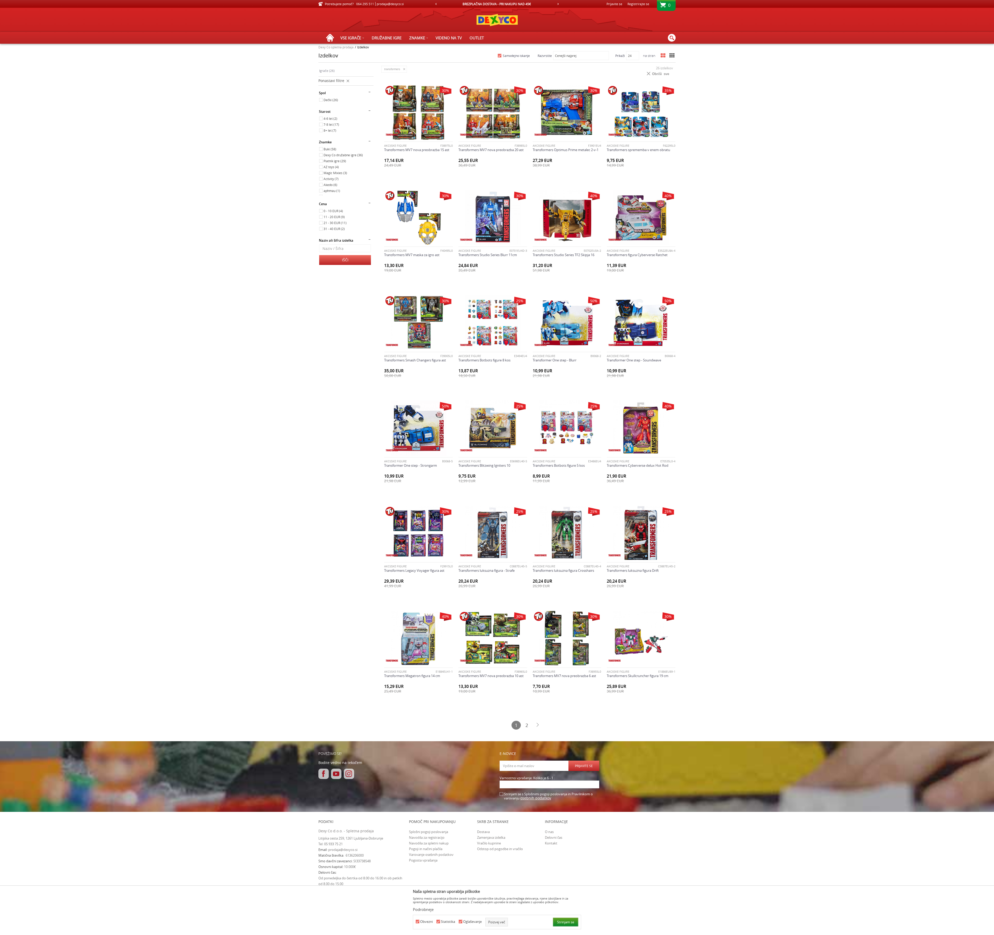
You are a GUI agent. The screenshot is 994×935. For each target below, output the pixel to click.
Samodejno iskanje (516, 56)
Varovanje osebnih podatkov (431, 854)
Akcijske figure (395, 145)
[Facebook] (323, 774)
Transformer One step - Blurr (554, 360)
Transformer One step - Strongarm (410, 465)
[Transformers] (391, 134)
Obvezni (426, 922)
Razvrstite (545, 56)
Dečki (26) (331, 100)
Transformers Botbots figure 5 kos (559, 465)
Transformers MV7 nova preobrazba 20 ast (491, 149)
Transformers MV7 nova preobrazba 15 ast (416, 149)
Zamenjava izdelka (491, 837)
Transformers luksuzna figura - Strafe (486, 570)
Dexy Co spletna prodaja (336, 47)
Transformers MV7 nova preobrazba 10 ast (491, 675)
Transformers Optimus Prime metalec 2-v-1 (565, 149)
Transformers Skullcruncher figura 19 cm (637, 675)
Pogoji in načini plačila (425, 849)
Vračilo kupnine (489, 843)
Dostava (483, 831)
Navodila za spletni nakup (429, 843)
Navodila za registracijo (426, 837)
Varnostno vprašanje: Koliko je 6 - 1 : (527, 778)
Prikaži (620, 56)
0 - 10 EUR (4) (333, 211)
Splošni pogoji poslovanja (428, 831)
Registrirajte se (638, 4)
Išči (345, 259)
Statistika (448, 922)
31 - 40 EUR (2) (334, 229)
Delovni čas (553, 837)
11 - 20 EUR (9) (334, 217)
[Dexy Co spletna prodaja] (497, 20)
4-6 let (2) (330, 118)
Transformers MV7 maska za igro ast (412, 255)
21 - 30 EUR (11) (335, 223)
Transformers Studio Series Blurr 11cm (487, 255)
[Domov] (331, 38)
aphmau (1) (332, 191)
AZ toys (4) (331, 167)
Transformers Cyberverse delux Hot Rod (637, 465)
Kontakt (551, 843)
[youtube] (336, 774)
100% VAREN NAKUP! (496, 4)
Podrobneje (423, 909)
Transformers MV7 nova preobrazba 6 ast (564, 675)
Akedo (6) (330, 185)
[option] (497, 4)
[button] (672, 38)
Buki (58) (330, 149)
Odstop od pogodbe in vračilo (500, 849)
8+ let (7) (330, 130)
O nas (549, 831)
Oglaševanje (472, 922)
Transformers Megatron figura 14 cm (412, 675)
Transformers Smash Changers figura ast (415, 360)
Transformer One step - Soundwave (634, 360)
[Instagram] (349, 774)
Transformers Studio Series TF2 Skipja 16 (563, 255)
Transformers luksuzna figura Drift (633, 570)
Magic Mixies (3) (335, 173)
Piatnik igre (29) (335, 161)
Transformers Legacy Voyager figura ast (414, 570)
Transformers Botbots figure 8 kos (484, 360)
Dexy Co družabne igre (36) (343, 155)
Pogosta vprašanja (423, 860)
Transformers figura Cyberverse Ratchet (637, 255)
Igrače (327, 71)
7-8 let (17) (331, 124)
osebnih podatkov (535, 798)
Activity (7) (331, 179)
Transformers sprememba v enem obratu (638, 149)
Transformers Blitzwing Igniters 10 (484, 465)
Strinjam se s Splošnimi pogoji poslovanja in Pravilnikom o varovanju (548, 796)
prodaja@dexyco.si (342, 849)
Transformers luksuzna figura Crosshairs (563, 570)
